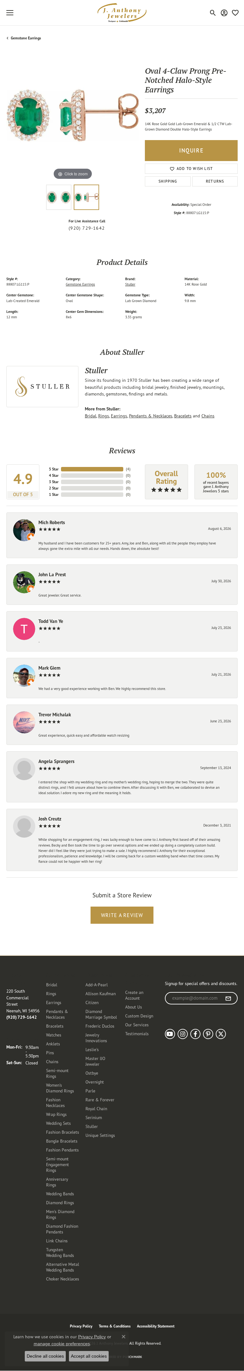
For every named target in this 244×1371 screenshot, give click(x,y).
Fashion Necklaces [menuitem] (55, 1102)
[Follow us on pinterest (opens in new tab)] (208, 1034)
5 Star (53, 469)
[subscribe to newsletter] (228, 998)
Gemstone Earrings (26, 38)
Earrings (119, 415)
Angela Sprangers (56, 761)
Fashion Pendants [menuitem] (62, 1149)
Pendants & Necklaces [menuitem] (57, 1014)
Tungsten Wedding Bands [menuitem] (60, 1252)
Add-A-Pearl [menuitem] (96, 984)
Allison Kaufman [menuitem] (100, 993)
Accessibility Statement (155, 1326)
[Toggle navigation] (10, 13)
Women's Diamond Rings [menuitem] (60, 1087)
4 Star (53, 475)
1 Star (53, 494)
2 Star (53, 488)
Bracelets (183, 415)
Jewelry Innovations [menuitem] (96, 1037)
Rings (103, 415)
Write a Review (122, 915)
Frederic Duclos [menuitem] (99, 1026)
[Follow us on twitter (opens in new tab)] (221, 1034)
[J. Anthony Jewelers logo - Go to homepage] (122, 12)
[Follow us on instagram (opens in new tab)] (183, 1034)
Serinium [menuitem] (93, 1117)
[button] (213, 12)
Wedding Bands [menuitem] (60, 1193)
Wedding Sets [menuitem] (58, 1123)
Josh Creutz (49, 819)
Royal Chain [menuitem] (96, 1108)
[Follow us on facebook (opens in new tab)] (195, 1034)
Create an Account (134, 995)
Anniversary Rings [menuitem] (57, 1181)
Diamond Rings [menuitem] (60, 1202)
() (128, 469)
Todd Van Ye (50, 621)
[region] (72, 115)
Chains (207, 415)
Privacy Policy (81, 1326)
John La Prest (52, 574)
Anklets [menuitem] (53, 1043)
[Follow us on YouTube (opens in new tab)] (170, 1034)
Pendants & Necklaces (150, 415)
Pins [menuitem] (50, 1052)
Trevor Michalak (54, 715)
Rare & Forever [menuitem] (99, 1099)
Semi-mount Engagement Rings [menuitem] (57, 1164)
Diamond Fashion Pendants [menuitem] (62, 1228)
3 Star (53, 481)
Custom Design (139, 1015)
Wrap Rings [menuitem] (56, 1114)
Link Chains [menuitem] (57, 1240)
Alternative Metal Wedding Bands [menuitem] (62, 1267)
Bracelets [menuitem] (55, 1026)
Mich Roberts (51, 522)
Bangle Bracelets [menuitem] (62, 1141)
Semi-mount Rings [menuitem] (57, 1073)
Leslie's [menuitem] (92, 1049)
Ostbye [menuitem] (91, 1073)
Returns (215, 181)
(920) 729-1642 (87, 228)
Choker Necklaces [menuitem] (62, 1278)
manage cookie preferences (62, 1343)
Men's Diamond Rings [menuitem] (60, 1214)
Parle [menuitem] (90, 1090)
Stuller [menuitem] (91, 1126)
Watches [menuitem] (53, 1034)
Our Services (137, 1024)
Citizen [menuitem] (91, 1002)
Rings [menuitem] (51, 993)
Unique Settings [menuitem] (100, 1135)
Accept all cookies (89, 1356)
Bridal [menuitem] (51, 984)
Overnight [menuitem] (94, 1081)
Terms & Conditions (115, 1326)
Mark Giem (49, 668)
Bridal (90, 415)
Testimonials (137, 1033)
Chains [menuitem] (52, 1061)
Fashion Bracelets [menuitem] (62, 1132)
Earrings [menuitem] (53, 1002)
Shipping (168, 181)
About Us (133, 1007)
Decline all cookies (45, 1356)
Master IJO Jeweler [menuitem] (95, 1061)
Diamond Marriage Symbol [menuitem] (101, 1014)
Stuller (130, 284)
